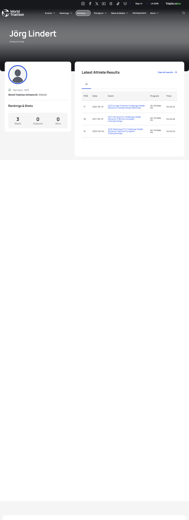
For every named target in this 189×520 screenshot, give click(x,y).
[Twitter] (96, 4)
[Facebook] (90, 4)
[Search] (183, 13)
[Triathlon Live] (173, 3)
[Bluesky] (125, 4)
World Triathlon (13, 13)
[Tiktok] (118, 4)
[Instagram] (83, 4)
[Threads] (111, 4)
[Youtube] (104, 3)
